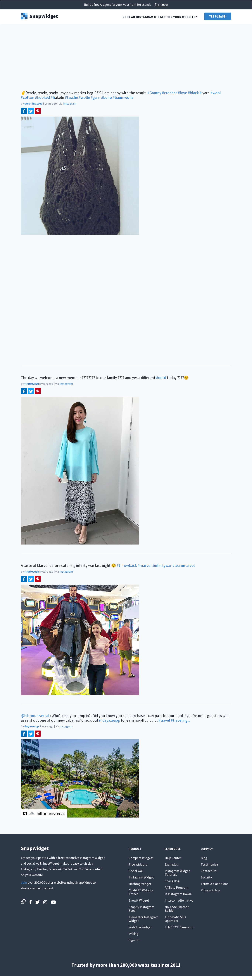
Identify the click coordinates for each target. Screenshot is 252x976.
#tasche (71, 97)
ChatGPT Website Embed (141, 892)
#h (53, 97)
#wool (215, 92)
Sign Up (134, 940)
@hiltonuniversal (35, 715)
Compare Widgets (141, 858)
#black (193, 92)
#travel (164, 720)
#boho (106, 97)
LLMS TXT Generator (179, 927)
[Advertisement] (126, 55)
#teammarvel (183, 565)
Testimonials (210, 864)
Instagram (69, 103)
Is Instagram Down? (178, 894)
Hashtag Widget (140, 884)
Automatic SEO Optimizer (175, 919)
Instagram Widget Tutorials (177, 873)
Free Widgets (138, 864)
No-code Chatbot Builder (177, 909)
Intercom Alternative (179, 900)
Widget (43, 16)
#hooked (42, 97)
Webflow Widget (140, 927)
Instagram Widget (141, 877)
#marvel (144, 565)
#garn (95, 97)
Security (206, 877)
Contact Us (208, 871)
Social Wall (136, 871)
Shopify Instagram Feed (141, 909)
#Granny (154, 92)
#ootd (161, 377)
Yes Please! (217, 16)
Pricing (133, 933)
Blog (204, 858)
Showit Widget (139, 900)
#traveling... (180, 720)
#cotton (27, 97)
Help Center (173, 858)
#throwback (127, 565)
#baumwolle (123, 97)
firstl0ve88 (31, 383)
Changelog (172, 881)
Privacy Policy (210, 890)
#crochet (169, 92)
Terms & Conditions (214, 884)
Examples (171, 864)
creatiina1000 (33, 103)
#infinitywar (162, 565)
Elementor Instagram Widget (143, 919)
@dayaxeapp (109, 720)
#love (182, 92)
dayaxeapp (31, 726)
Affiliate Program (176, 887)
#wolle (84, 97)
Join (24, 882)
